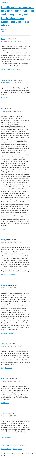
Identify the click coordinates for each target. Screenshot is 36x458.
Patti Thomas (5, 403)
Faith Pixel (4, 2)
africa (2, 31)
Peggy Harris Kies (6, 368)
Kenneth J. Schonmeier (8, 274)
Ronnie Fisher (5, 98)
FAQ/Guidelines (20, 445)
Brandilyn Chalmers (7, 333)
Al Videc (3, 229)
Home (3, 445)
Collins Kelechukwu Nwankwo (10, 69)
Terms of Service (6, 449)
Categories (10, 445)
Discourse (12, 453)
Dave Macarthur (6, 437)
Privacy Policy (17, 449)
